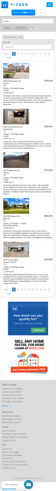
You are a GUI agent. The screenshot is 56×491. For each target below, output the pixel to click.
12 (18, 54)
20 (49, 54)
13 (22, 54)
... (10, 54)
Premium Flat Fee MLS (14, 434)
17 (37, 54)
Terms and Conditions (14, 461)
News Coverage (10, 452)
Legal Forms (8, 440)
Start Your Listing (23, 12)
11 (14, 54)
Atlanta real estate (12, 388)
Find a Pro (7, 412)
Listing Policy (9, 467)
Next (9, 58)
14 (25, 54)
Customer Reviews (12, 455)
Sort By (6, 42)
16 (33, 54)
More (5, 405)
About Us (7, 448)
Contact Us (8, 458)
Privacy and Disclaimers (15, 464)
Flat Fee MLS (8, 430)
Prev (6, 54)
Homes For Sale (13, 37)
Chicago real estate (12, 401)
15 (29, 54)
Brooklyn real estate (13, 398)
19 (45, 54)
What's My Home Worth (15, 437)
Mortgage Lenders (12, 419)
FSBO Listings (9, 384)
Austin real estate (11, 391)
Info (4, 445)
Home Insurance (11, 422)
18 (41, 54)
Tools (5, 426)
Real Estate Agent (11, 415)
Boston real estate (12, 395)
